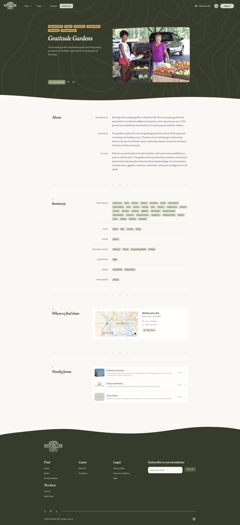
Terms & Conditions (121, 473)
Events (47, 473)
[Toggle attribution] (135, 333)
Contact (53, 6)
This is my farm (58, 82)
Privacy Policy (119, 468)
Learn (39, 6)
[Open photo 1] (151, 54)
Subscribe (190, 469)
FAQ (115, 478)
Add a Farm (66, 6)
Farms (46, 468)
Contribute (83, 473)
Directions (151, 330)
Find (26, 6)
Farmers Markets (51, 478)
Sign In (227, 6)
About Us (82, 468)
